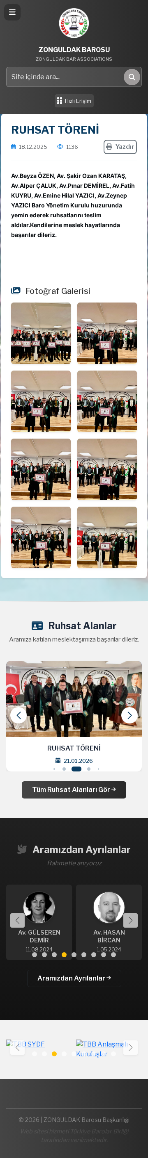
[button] (129, 715)
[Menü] (12, 12)
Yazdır (125, 146)
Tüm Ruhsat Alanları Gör (71, 790)
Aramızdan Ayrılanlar (71, 978)
